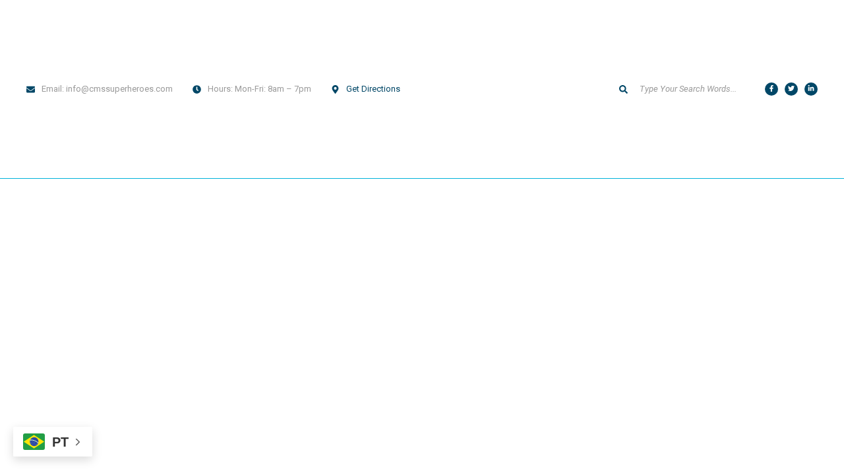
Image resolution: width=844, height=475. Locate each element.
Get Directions (373, 89)
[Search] (623, 89)
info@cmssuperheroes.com (119, 89)
